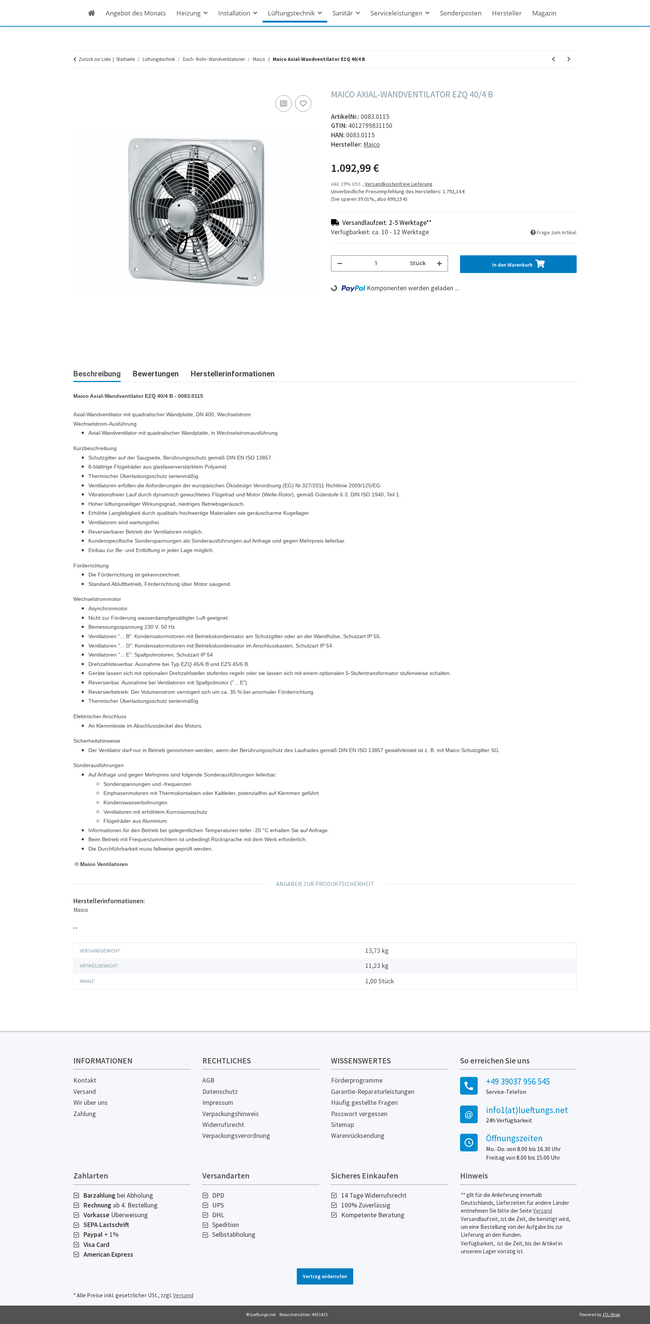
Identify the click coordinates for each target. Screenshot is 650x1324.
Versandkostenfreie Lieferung (399, 183)
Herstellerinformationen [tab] (233, 373)
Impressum (217, 1102)
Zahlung (84, 1114)
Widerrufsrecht (223, 1125)
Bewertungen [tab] (156, 373)
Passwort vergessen (359, 1114)
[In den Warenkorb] (79, 85)
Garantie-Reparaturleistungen (373, 1091)
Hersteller (507, 13)
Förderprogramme (357, 1080)
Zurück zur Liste (95, 59)
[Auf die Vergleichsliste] (283, 103)
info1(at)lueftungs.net (527, 1110)
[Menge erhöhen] (439, 263)
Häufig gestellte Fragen (364, 1102)
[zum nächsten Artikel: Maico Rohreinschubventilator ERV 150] (569, 59)
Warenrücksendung (357, 1135)
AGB (208, 1080)
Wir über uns (90, 1102)
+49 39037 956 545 (518, 1081)
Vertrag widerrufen (325, 1276)
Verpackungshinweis (230, 1114)
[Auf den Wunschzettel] (303, 103)
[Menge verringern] (339, 263)
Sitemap (342, 1125)
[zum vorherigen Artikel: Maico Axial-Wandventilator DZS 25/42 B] (553, 59)
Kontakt (84, 1080)
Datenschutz (220, 1091)
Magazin (544, 13)
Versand (84, 1091)
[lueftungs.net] (91, 13)
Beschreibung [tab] (97, 373)
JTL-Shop (611, 1314)
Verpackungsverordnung (236, 1135)
